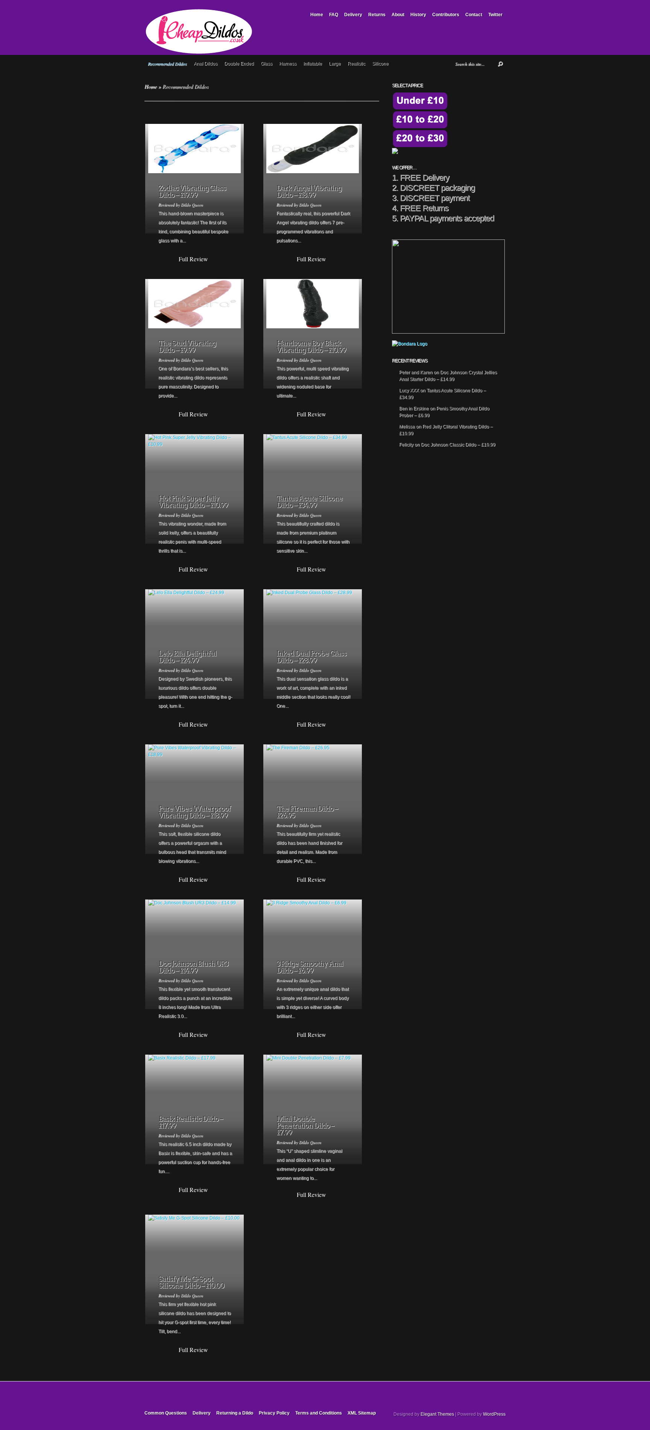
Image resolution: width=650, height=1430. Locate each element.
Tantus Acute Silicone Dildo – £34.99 (309, 501)
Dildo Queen (192, 204)
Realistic (356, 63)
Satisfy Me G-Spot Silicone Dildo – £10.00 (191, 1282)
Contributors (445, 14)
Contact (473, 14)
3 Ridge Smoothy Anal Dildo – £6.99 (309, 967)
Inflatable (312, 63)
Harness (287, 63)
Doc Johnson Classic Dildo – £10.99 (458, 444)
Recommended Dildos (167, 64)
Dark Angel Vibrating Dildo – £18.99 (309, 191)
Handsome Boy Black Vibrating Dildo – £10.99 (311, 346)
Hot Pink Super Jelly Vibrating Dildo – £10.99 (193, 501)
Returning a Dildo (234, 1413)
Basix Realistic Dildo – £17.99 (190, 1122)
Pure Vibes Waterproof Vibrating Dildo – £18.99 (194, 812)
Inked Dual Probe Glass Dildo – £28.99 (311, 656)
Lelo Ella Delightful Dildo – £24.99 (187, 656)
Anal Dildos (205, 63)
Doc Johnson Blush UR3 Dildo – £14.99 (193, 967)
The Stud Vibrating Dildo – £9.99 (187, 346)
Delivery (353, 14)
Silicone (380, 63)
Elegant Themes (437, 1414)
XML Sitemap (362, 1413)
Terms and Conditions (318, 1413)
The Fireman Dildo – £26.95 (307, 812)
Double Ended (239, 63)
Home (316, 14)
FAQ (333, 14)
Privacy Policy (274, 1413)
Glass (266, 63)
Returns (377, 14)
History (418, 14)
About (398, 14)
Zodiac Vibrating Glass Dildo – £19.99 (192, 191)
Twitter (495, 14)
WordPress (494, 1414)
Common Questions (165, 1413)
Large (335, 63)
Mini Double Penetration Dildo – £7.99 (305, 1125)
